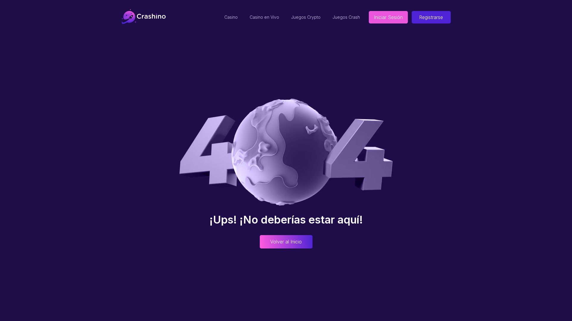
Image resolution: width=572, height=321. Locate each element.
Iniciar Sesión (388, 17)
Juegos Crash (346, 17)
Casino (231, 17)
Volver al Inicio (286, 242)
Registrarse (431, 17)
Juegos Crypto (306, 17)
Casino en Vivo (264, 17)
